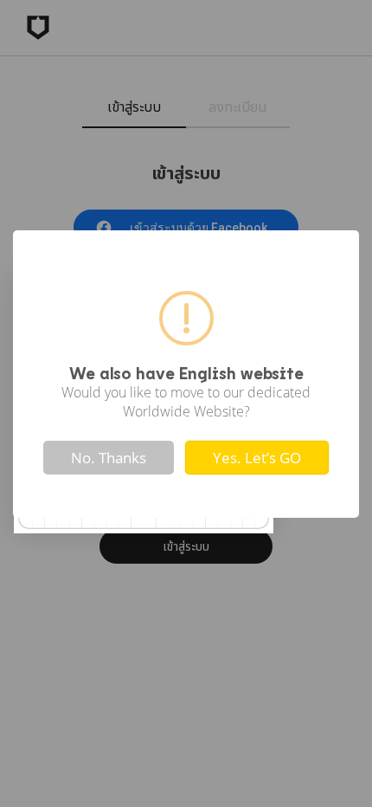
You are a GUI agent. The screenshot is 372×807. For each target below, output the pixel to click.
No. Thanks (108, 458)
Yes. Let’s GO (257, 458)
